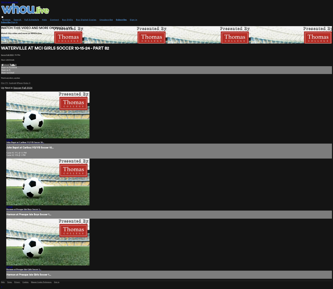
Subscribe (5, 38)
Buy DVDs (67, 20)
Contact (54, 20)
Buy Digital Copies (86, 20)
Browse (6, 20)
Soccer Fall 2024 (7, 55)
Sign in (133, 20)
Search (18, 20)
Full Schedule (31, 20)
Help (44, 20)
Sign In (14, 22)
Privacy (17, 282)
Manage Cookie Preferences (41, 282)
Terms (9, 282)
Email (14, 65)
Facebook (5, 65)
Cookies (26, 282)
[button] (2, 17)
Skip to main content (9, 2)
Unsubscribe (106, 20)
